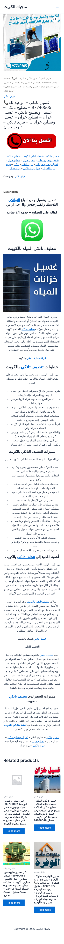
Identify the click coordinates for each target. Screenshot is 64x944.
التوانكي (14, 200)
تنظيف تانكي (28, 329)
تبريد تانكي (27, 164)
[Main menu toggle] (57, 6)
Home (6, 78)
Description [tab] (10, 191)
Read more (14, 831)
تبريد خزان (14, 168)
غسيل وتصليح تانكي (48, 160)
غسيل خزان (29, 160)
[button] (55, 19)
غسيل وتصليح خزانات (47, 164)
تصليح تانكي (13, 156)
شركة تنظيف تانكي (36, 358)
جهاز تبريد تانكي (31, 168)
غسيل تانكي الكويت (33, 156)
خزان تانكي (45, 78)
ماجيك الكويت (15, 6)
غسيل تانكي (52, 156)
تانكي (16, 164)
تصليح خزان (14, 160)
